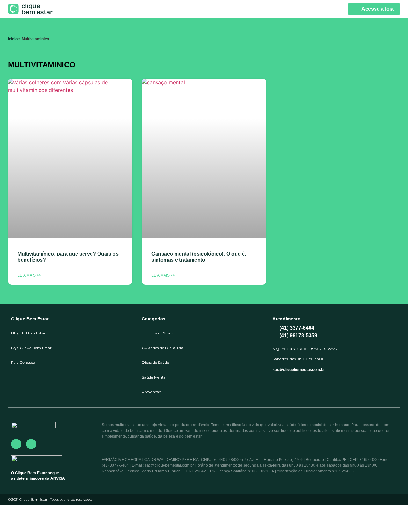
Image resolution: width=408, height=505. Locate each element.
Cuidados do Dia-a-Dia (162, 347)
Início (13, 39)
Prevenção (151, 391)
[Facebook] (16, 444)
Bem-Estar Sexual (158, 333)
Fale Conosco (23, 362)
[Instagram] (31, 444)
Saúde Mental (154, 377)
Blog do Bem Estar (28, 333)
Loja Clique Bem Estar (31, 347)
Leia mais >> (29, 275)
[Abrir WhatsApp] (392, 489)
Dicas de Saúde (155, 362)
